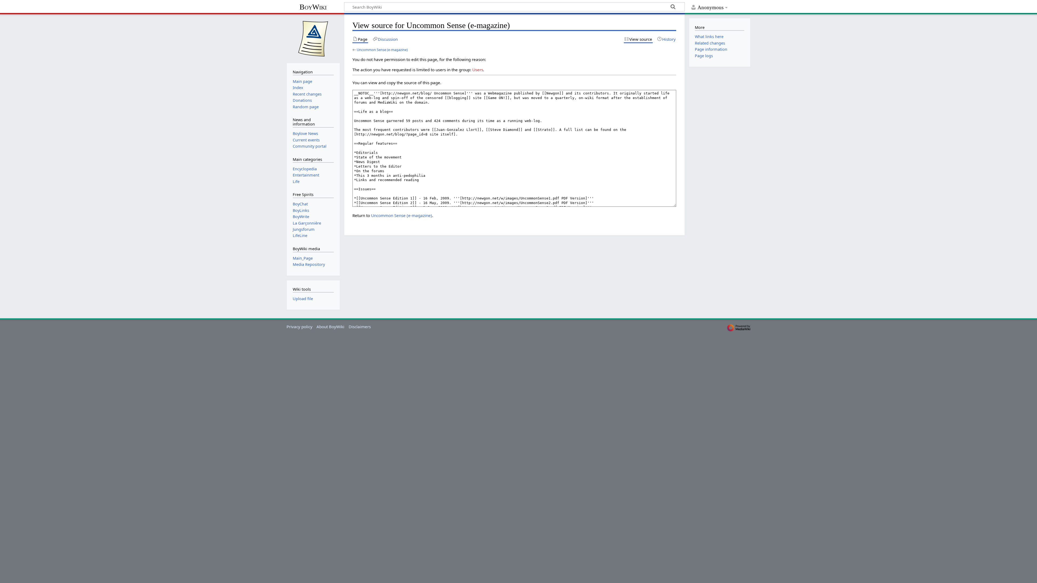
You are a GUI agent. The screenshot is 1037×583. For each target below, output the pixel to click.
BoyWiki (313, 7)
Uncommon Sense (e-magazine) (382, 49)
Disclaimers (360, 326)
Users (477, 69)
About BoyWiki (330, 326)
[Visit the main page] (313, 38)
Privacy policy (299, 326)
